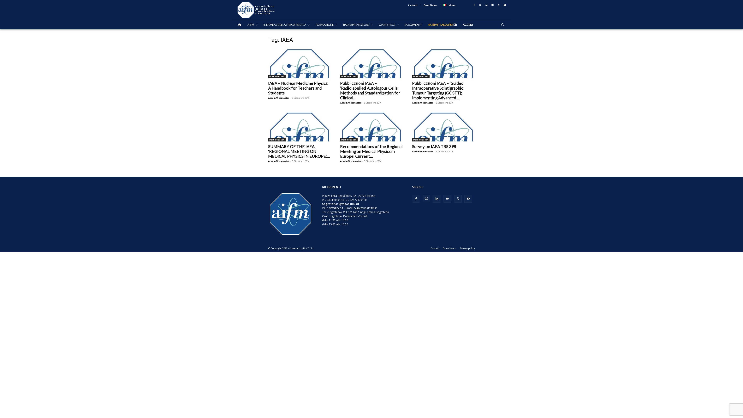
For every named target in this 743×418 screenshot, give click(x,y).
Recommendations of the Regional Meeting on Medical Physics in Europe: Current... (371, 151)
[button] (502, 24)
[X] (499, 5)
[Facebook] (474, 5)
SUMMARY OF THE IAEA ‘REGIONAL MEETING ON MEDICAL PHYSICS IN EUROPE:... (299, 151)
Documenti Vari (276, 76)
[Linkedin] (486, 5)
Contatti (435, 248)
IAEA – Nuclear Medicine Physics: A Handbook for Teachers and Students (298, 88)
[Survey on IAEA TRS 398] (443, 125)
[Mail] (492, 5)
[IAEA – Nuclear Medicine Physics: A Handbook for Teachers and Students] (299, 62)
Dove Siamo (449, 248)
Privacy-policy (467, 248)
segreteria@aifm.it (365, 208)
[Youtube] (505, 5)
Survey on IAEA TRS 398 (434, 146)
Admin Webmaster (278, 97)
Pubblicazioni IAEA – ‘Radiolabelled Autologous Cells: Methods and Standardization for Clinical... (370, 90)
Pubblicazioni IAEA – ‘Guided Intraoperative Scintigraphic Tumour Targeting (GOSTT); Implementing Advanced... (438, 90)
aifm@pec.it (336, 208)
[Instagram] (480, 5)
